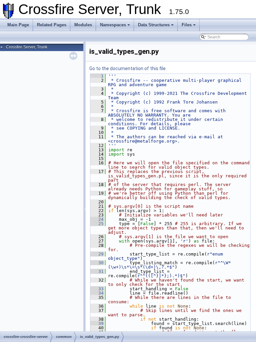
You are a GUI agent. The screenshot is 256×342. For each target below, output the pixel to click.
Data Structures (154, 24)
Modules (83, 24)
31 (97, 271)
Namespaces (113, 24)
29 (97, 253)
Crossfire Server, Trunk (26, 47)
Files (187, 24)
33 (97, 288)
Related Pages (51, 24)
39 (97, 323)
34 (97, 293)
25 (97, 223)
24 (97, 219)
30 (97, 262)
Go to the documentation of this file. (128, 68)
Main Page (18, 24)
